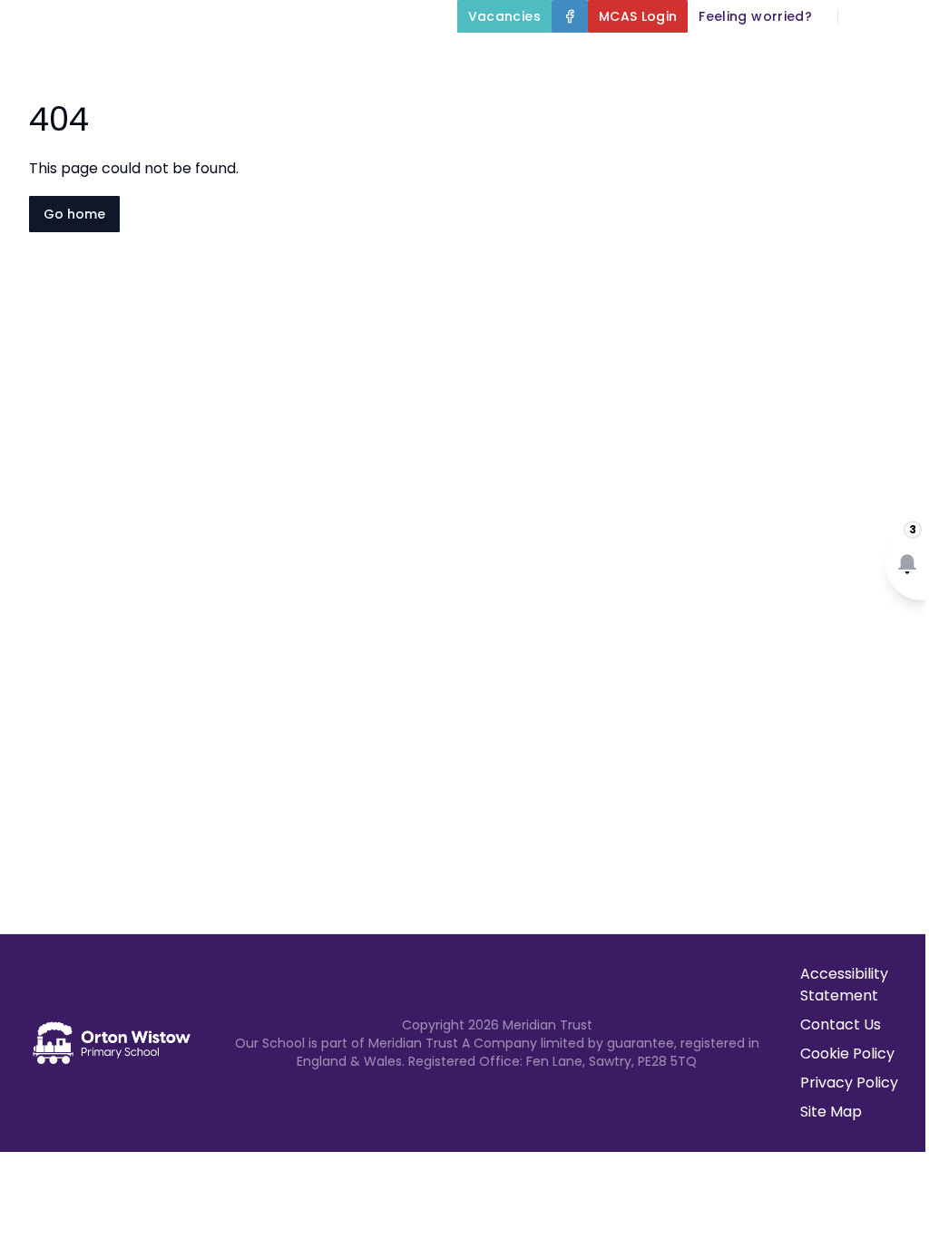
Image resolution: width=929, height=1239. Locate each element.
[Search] (862, 16)
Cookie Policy (847, 1053)
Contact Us (840, 1024)
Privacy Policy (849, 1082)
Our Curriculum (832, 58)
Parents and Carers (583, 102)
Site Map (831, 1111)
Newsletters (759, 102)
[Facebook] (570, 16)
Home (419, 58)
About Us (507, 58)
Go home (74, 214)
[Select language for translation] (899, 16)
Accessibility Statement (844, 984)
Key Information (659, 58)
